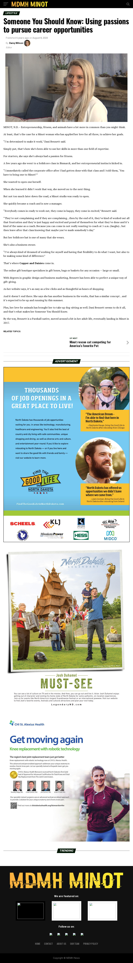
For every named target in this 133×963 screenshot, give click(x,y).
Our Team (74, 943)
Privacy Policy (90, 943)
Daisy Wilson (16, 43)
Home (37, 943)
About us (61, 943)
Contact (48, 943)
